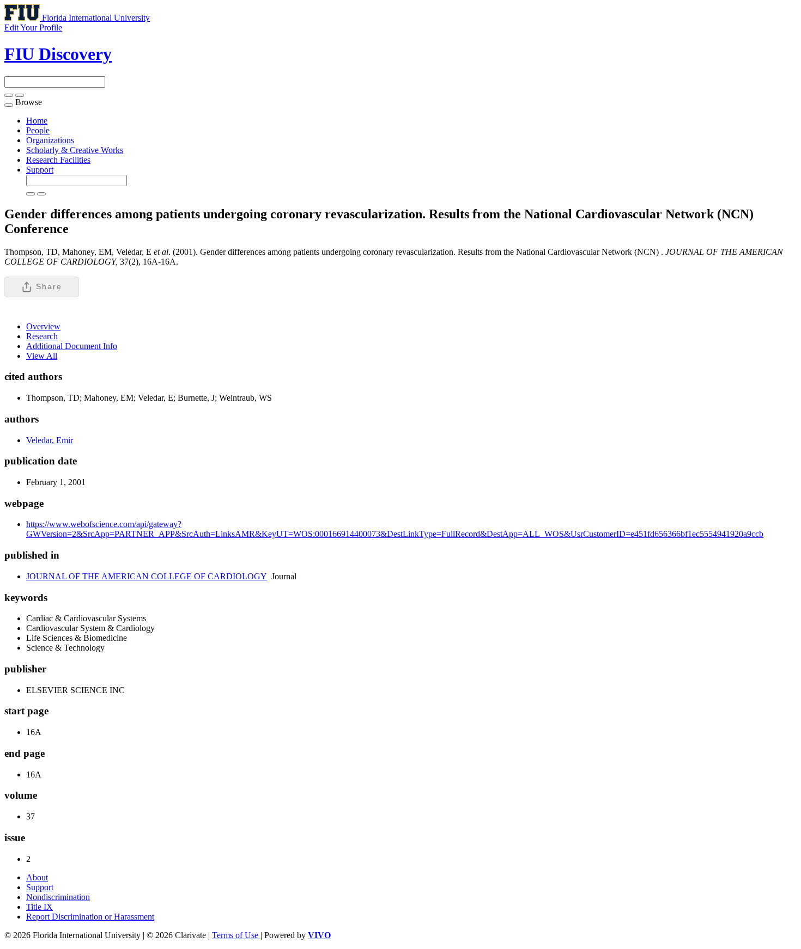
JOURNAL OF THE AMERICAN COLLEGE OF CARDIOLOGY (146, 576)
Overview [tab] (43, 326)
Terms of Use (236, 935)
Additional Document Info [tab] (71, 346)
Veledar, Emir (49, 440)
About (37, 877)
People (38, 130)
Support (39, 169)
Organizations (50, 140)
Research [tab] (42, 336)
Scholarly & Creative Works (74, 150)
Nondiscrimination (58, 897)
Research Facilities (58, 159)
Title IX (39, 906)
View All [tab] (41, 355)
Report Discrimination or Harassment (90, 916)
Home (36, 120)
